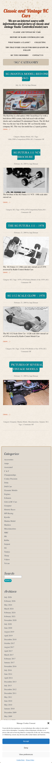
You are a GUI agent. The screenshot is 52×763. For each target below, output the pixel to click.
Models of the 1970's (38, 279)
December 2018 (10, 639)
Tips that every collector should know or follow (27, 48)
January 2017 (9, 662)
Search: (9, 573)
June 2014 (8, 674)
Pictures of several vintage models (27, 367)
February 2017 (9, 658)
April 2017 (8, 651)
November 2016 (10, 666)
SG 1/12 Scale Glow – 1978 (26, 295)
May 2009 (8, 716)
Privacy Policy (30, 760)
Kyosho (7, 517)
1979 (27, 209)
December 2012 (10, 689)
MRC (6, 532)
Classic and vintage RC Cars (27, 32)
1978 (24, 279)
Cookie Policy (21, 760)
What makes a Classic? (19, 42)
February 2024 (9, 612)
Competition (21, 139)
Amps (6, 463)
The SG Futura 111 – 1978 (26, 225)
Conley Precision (10, 478)
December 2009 (10, 712)
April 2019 (8, 635)
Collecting (40, 42)
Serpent (42, 422)
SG (32, 136)
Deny (26, 748)
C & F (6, 471)
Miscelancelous (33, 422)
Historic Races (9, 509)
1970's (22, 209)
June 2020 (8, 628)
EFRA (28, 139)
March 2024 (9, 608)
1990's (14, 139)
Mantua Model (25, 136)
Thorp (6, 555)
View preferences (26, 754)
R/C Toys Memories (19, 55)
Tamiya (7, 551)
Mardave (7, 525)
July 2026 (8, 597)
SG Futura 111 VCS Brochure (26, 154)
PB (5, 536)
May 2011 (8, 697)
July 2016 (8, 670)
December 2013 (10, 681)
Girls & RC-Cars (10, 502)
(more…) (6, 129)
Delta (6, 482)
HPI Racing (8, 513)
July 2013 (8, 685)
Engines (7, 494)
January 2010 (9, 708)
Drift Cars (8, 486)
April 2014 (8, 678)
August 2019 (9, 631)
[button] (48, 723)
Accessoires (8, 459)
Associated (8, 467)
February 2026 (9, 601)
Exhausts (7, 498)
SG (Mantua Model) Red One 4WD (27, 76)
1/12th (22, 349)
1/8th (9, 139)
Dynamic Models (10, 490)
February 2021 (9, 616)
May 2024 (8, 605)
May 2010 (8, 704)
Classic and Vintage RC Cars (26, 13)
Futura (40, 209)
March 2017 (9, 654)
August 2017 (9, 647)
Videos (7, 559)
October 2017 (9, 643)
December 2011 (10, 693)
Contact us (38, 55)
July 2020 (8, 624)
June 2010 (8, 701)
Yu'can (7, 563)
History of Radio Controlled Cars (27, 37)
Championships (10, 475)
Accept (26, 741)
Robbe (6, 540)
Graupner (13, 422)
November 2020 (10, 620)
